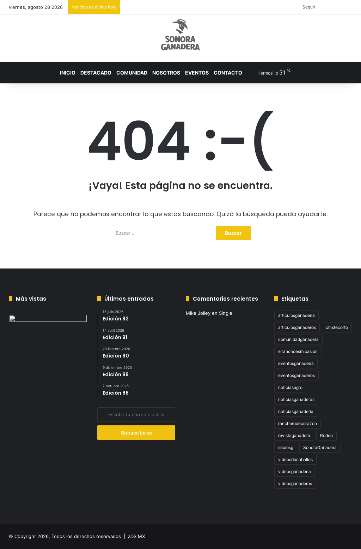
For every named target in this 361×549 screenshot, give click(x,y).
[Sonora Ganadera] (180, 35)
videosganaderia (294, 471)
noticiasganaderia (295, 411)
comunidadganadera (298, 339)
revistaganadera (294, 435)
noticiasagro (290, 387)
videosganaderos (295, 483)
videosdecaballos (295, 459)
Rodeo (326, 435)
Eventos (197, 73)
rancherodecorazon (297, 423)
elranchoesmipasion (298, 351)
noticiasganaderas (296, 399)
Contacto (228, 73)
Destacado (95, 73)
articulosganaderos (297, 327)
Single (225, 313)
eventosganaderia (296, 363)
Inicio (67, 73)
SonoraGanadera (320, 447)
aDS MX (136, 536)
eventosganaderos (296, 375)
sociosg (285, 447)
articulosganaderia (296, 315)
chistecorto (337, 327)
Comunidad (131, 73)
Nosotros (166, 73)
